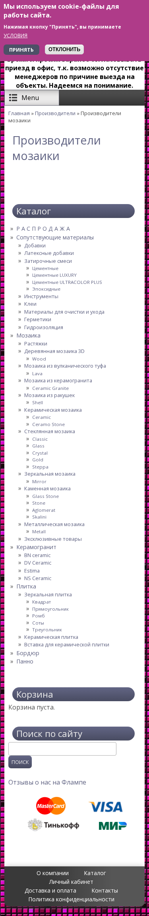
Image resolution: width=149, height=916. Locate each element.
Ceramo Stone (48, 424)
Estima (32, 570)
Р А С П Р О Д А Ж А (43, 228)
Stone (38, 503)
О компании (53, 873)
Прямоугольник (50, 609)
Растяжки (35, 343)
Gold (37, 460)
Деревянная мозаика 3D (54, 351)
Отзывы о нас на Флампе (47, 782)
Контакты (104, 890)
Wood (39, 359)
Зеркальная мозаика (49, 473)
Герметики (37, 319)
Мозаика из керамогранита (58, 380)
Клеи (30, 303)
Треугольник (47, 630)
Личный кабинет (71, 881)
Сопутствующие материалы (55, 237)
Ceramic (41, 417)
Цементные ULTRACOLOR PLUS (67, 282)
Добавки (35, 245)
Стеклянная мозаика (49, 431)
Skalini (39, 517)
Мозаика (28, 335)
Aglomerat (43, 510)
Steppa (40, 467)
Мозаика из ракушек (49, 395)
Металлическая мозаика (54, 524)
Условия (15, 35)
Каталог (95, 873)
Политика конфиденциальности (71, 899)
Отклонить (64, 49)
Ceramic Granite (50, 388)
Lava (37, 373)
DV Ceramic (37, 562)
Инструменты (41, 296)
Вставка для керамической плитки (66, 644)
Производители (55, 113)
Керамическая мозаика (53, 409)
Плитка (26, 586)
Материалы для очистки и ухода (64, 311)
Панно (24, 661)
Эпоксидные (46, 289)
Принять (21, 49)
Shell (37, 402)
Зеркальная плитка (48, 594)
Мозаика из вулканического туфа (65, 365)
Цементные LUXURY (54, 275)
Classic (40, 439)
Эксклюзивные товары (53, 538)
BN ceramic (37, 555)
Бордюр (27, 653)
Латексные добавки (49, 252)
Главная (19, 113)
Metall (39, 531)
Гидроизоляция (43, 327)
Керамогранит (36, 547)
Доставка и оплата (50, 890)
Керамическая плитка (51, 636)
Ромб (38, 616)
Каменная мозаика (47, 488)
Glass (38, 446)
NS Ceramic (37, 578)
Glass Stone (45, 496)
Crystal (40, 453)
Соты (38, 623)
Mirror (39, 481)
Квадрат (41, 602)
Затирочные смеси (48, 260)
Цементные (45, 268)
